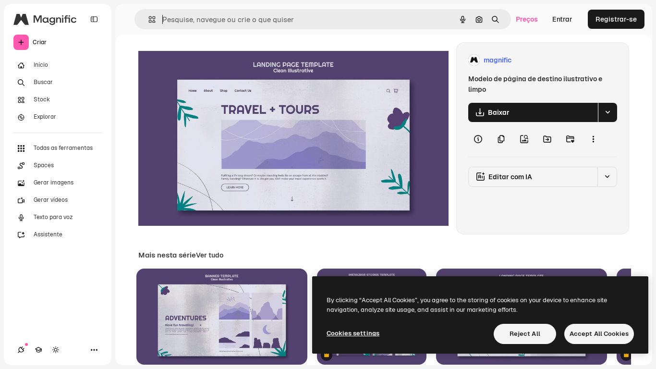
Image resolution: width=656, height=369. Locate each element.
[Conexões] (21, 349)
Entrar (562, 19)
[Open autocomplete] (148, 19)
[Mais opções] (593, 139)
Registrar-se (616, 19)
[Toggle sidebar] (94, 19)
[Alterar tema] (55, 349)
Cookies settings (353, 333)
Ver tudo (209, 255)
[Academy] (38, 349)
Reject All (525, 334)
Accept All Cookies (599, 334)
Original (199, 60)
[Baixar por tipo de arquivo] (607, 112)
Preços (527, 19)
